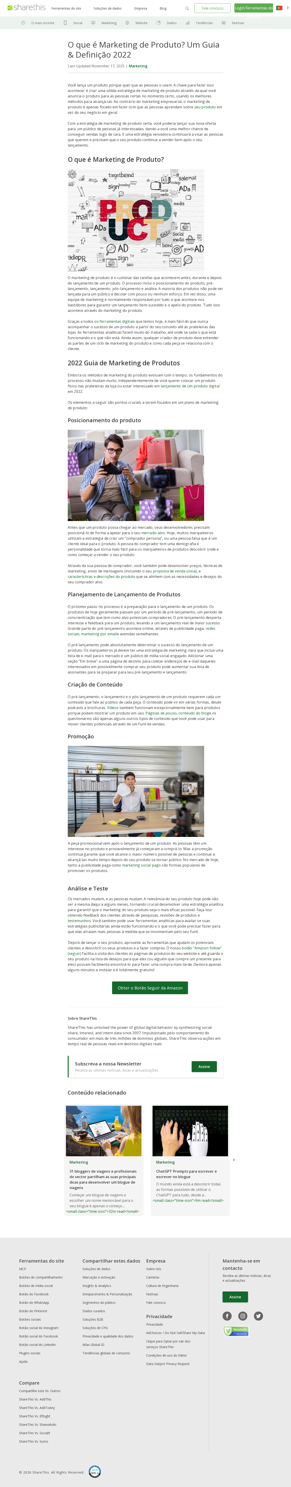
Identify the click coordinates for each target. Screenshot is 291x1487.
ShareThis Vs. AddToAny (37, 1408)
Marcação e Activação (99, 1277)
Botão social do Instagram (38, 1328)
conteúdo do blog (193, 713)
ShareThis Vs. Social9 (34, 1433)
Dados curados (94, 1311)
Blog (163, 8)
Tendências (204, 23)
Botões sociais (30, 1319)
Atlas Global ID (93, 1344)
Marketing (108, 23)
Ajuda (23, 1361)
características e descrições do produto (101, 576)
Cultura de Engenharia (162, 1286)
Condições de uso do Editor (166, 1355)
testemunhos (79, 920)
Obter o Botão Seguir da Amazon (150, 988)
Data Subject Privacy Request (168, 1364)
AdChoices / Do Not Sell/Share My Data (175, 1333)
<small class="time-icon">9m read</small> (188, 1181)
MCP (22, 1269)
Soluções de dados (108, 8)
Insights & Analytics (97, 1286)
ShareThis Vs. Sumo (33, 1441)
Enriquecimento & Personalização (107, 1294)
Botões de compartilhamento (41, 1277)
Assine (204, 1066)
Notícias (238, 23)
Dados (172, 23)
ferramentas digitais (117, 321)
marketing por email (99, 633)
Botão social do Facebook (38, 1336)
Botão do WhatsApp (34, 1302)
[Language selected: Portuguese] (282, 8)
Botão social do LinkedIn (37, 1344)
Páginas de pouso (161, 713)
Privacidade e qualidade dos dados (108, 1336)
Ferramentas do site (66, 8)
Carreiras (152, 1277)
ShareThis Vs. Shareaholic (38, 1424)
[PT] (282, 8)
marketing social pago (141, 865)
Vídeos (113, 707)
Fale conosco (212, 8)
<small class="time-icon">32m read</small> (102, 1187)
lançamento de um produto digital (190, 386)
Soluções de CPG (95, 1328)
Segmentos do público (99, 1302)
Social (77, 23)
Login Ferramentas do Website (254, 12)
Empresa (140, 8)
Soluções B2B (93, 1319)
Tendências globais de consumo (106, 1353)
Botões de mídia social (36, 1286)
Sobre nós (153, 1269)
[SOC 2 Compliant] (95, 1472)
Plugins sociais (29, 1353)
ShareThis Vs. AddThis (35, 1399)
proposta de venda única (174, 571)
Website (141, 23)
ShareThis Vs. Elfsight (34, 1416)
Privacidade (154, 1324)
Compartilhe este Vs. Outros (39, 1391)
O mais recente (42, 23)
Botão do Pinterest (33, 1311)
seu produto (205, 106)
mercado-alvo (153, 532)
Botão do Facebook (34, 1294)
